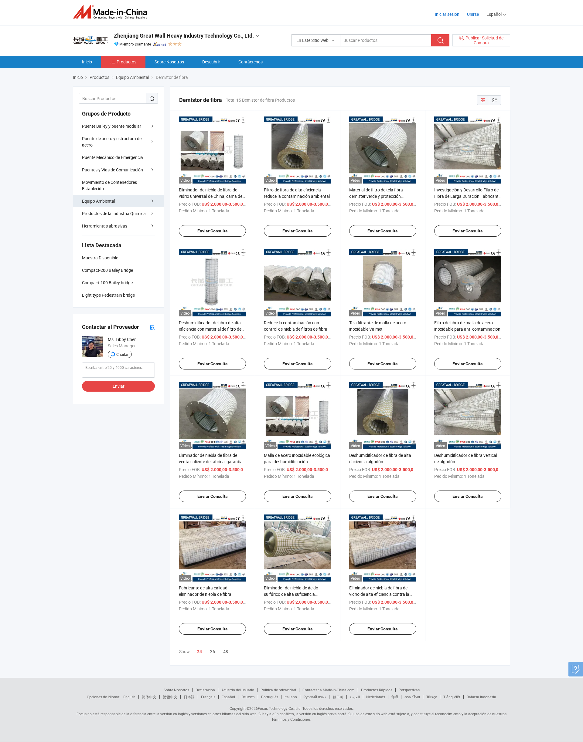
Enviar (118, 386)
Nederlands (375, 696)
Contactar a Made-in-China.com (328, 689)
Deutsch (248, 696)
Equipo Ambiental (98, 201)
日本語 (189, 696)
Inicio (87, 62)
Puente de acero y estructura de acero (111, 142)
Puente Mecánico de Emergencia (112, 157)
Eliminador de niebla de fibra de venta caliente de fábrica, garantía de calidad (211, 461)
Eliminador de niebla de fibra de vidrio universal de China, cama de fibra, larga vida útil (210, 196)
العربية (355, 696)
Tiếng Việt (451, 696)
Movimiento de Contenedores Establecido (109, 185)
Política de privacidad (278, 689)
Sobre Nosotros (169, 62)
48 (225, 651)
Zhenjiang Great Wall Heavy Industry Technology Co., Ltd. (184, 35)
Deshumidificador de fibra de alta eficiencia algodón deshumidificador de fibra (380, 461)
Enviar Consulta (212, 230)
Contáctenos (250, 62)
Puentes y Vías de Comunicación (112, 170)
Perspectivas (409, 689)
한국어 (337, 696)
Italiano (291, 696)
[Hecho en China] (112, 12)
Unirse (473, 14)
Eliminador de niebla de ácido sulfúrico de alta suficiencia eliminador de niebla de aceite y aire (297, 594)
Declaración (205, 689)
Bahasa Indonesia (481, 696)
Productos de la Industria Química (114, 213)
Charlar (122, 354)
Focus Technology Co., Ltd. (280, 708)
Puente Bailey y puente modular (111, 126)
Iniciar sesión (447, 14)
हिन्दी (394, 696)
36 (212, 651)
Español (228, 696)
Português (269, 696)
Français (208, 696)
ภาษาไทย (412, 696)
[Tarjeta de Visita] (152, 327)
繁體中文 (170, 696)
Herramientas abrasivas (104, 226)
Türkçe (431, 696)
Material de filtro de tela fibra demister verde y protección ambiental (376, 196)
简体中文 (149, 696)
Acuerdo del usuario (237, 689)
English (129, 696)
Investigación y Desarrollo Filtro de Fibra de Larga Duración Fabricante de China (467, 196)
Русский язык (314, 696)
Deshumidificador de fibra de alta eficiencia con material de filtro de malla (210, 329)
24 (199, 651)
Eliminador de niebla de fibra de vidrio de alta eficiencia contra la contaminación (379, 594)
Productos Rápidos (376, 689)
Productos (126, 62)
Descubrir (211, 62)
